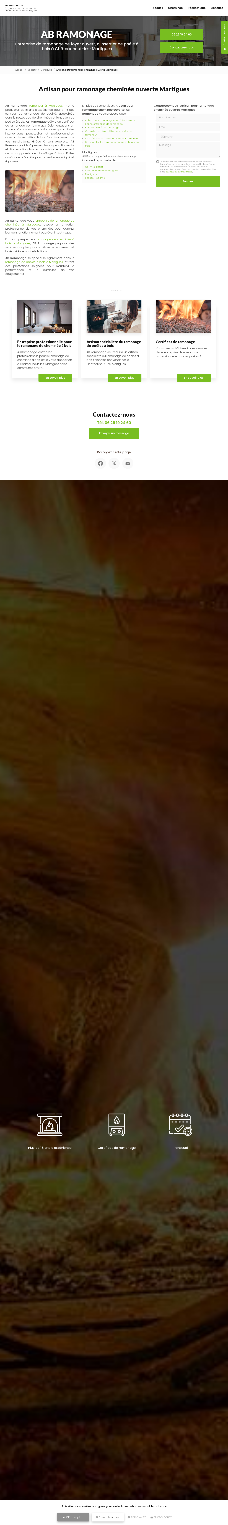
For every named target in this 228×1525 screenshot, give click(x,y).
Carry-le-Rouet (94, 166)
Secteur (32, 70)
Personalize (138, 1517)
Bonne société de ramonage (102, 127)
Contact (217, 8)
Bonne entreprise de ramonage (104, 123)
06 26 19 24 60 (182, 34)
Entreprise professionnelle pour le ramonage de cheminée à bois (44, 343)
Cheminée (175, 8)
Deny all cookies (108, 1517)
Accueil (157, 8)
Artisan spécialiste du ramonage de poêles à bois (114, 343)
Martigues (46, 70)
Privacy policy (162, 1517)
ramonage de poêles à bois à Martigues (34, 262)
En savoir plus (55, 378)
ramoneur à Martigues (46, 106)
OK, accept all (74, 1517)
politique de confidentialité (179, 171)
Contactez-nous (182, 47)
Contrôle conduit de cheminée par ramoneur (112, 138)
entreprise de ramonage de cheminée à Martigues (39, 223)
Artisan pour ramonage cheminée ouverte (110, 120)
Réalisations (197, 8)
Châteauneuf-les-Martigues (101, 170)
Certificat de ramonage (175, 341)
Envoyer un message (114, 433)
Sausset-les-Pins (95, 177)
